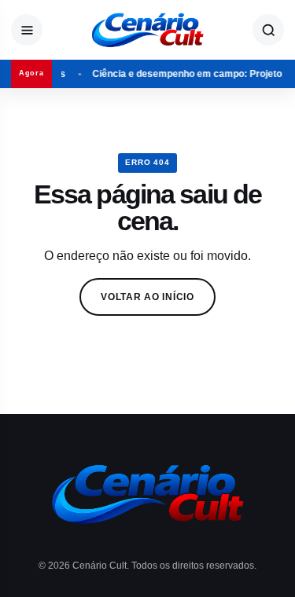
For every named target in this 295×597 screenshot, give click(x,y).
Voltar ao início (147, 296)
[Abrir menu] (26, 30)
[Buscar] (268, 30)
